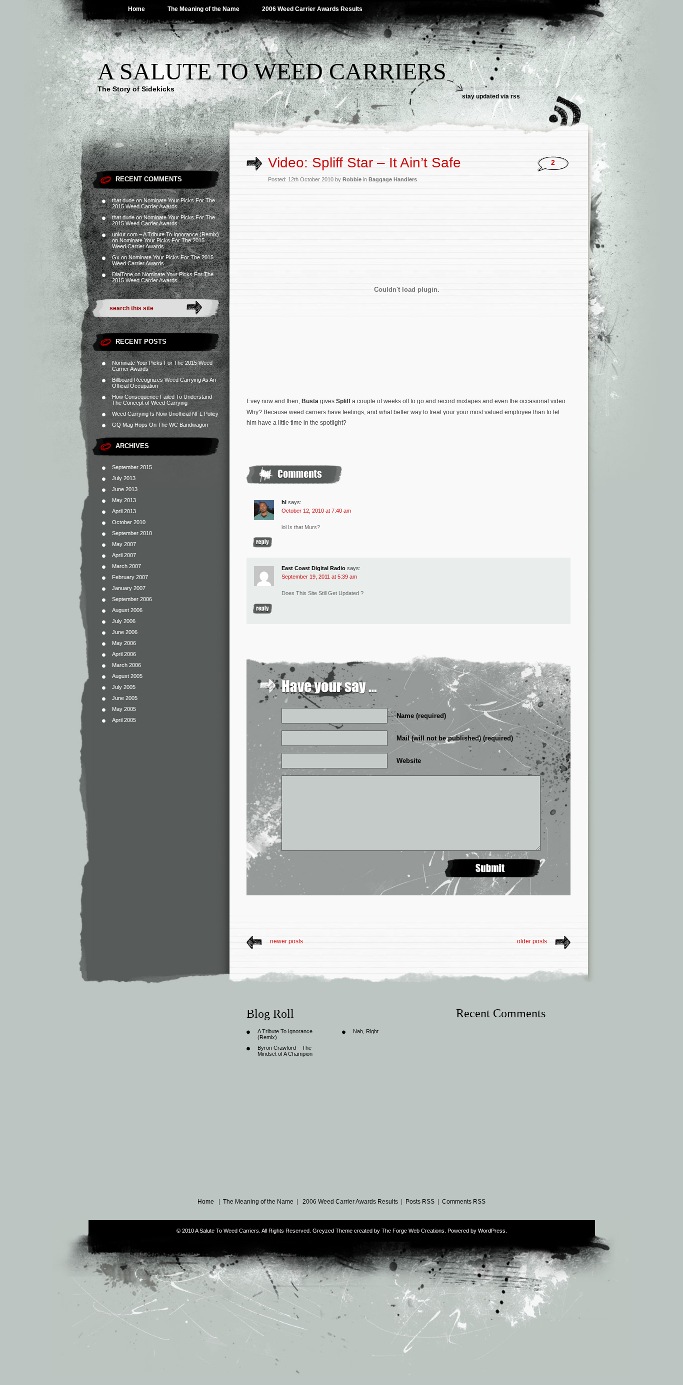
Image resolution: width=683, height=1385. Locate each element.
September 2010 (132, 533)
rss (515, 96)
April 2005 (124, 720)
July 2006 (124, 621)
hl (284, 502)
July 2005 (124, 687)
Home (136, 8)
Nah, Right (365, 1031)
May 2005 (124, 709)
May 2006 (124, 643)
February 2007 (130, 577)
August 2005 (127, 676)
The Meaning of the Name (204, 8)
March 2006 (126, 665)
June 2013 (125, 489)
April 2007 (124, 555)
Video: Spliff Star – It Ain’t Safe (364, 162)
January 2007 (129, 588)
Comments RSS (464, 1201)
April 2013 (124, 511)
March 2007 (126, 566)
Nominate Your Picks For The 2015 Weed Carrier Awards (163, 203)
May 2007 (124, 544)
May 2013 (124, 500)
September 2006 (132, 599)
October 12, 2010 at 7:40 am (316, 511)
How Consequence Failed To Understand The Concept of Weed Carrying (162, 400)
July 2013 (124, 478)
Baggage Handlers (392, 179)
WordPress (492, 1231)
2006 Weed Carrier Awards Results (312, 8)
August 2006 (127, 610)
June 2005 (125, 698)
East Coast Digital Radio (314, 568)
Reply (262, 542)
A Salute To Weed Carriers (272, 71)
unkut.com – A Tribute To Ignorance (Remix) (165, 234)
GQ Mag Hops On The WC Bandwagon (160, 425)
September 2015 (132, 467)
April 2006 (124, 654)
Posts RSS (420, 1201)
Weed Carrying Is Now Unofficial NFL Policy (165, 414)
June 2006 (125, 632)
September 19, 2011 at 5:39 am (319, 577)
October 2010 (129, 522)
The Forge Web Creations (413, 1231)
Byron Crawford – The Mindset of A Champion (285, 1051)
